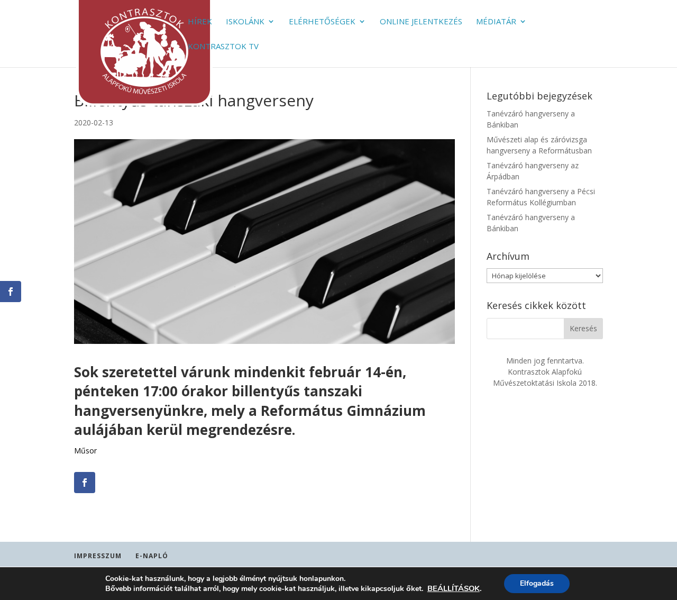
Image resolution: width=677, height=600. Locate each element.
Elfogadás (537, 583)
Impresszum (98, 555)
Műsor (85, 451)
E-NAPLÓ (151, 555)
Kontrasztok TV (223, 46)
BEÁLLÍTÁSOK (453, 588)
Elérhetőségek (322, 21)
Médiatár (496, 21)
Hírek (200, 21)
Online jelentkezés (421, 21)
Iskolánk (245, 21)
